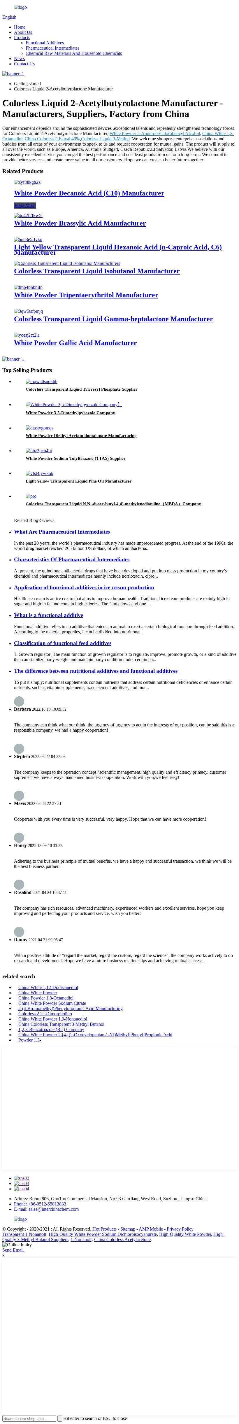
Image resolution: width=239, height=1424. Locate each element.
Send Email (13, 1249)
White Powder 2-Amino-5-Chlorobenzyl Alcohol (155, 133)
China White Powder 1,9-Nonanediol (52, 1018)
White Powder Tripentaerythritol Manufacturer (86, 295)
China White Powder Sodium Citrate (52, 1003)
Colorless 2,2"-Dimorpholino (45, 1013)
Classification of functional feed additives (62, 643)
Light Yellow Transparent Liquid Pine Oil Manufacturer (79, 481)
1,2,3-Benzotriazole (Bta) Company (51, 1029)
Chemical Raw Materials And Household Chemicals (74, 53)
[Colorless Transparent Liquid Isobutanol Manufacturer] (67, 263)
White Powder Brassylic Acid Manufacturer (80, 223)
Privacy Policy (180, 1228)
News (19, 58)
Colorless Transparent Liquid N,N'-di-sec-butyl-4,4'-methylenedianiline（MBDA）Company (113, 504)
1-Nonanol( (81, 1239)
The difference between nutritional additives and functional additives (96, 671)
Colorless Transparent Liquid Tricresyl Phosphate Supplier (82, 389)
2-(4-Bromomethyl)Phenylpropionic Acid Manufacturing (70, 1008)
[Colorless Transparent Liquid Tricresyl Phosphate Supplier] (41, 381)
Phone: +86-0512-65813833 (40, 1203)
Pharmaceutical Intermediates (52, 48)
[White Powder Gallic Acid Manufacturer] (27, 335)
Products (22, 37)
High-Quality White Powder (185, 1234)
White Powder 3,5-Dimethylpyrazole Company (70, 412)
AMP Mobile (151, 1228)
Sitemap (127, 1228)
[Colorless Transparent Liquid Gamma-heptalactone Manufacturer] (28, 311)
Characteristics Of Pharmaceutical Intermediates (71, 559)
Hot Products (104, 1228)
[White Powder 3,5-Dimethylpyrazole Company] (74, 404)
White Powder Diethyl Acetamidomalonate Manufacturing (81, 435)
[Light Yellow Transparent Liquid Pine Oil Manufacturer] (39, 473)
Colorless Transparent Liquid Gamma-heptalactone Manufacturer (113, 319)
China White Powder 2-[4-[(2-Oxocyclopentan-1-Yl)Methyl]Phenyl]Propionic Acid (95, 1034)
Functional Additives (45, 42)
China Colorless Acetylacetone (122, 1239)
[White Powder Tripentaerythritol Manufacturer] (28, 287)
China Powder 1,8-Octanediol (45, 997)
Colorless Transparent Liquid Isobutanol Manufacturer (97, 271)
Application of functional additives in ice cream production (84, 587)
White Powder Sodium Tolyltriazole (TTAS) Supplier (76, 458)
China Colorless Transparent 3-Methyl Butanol (61, 1024)
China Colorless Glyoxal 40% (52, 138)
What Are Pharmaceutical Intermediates (62, 532)
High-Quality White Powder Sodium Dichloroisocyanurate (103, 1234)
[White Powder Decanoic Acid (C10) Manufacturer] (27, 182)
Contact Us (24, 63)
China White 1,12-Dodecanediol (48, 987)
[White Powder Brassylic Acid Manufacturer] (28, 215)
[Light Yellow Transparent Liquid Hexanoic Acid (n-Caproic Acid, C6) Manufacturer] (28, 239)
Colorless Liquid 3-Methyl (105, 138)
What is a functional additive (48, 615)
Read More (25, 205)
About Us (23, 32)
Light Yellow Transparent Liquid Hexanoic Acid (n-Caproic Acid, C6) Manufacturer (118, 249)
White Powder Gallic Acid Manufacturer (75, 343)
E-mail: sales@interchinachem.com (46, 1209)
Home (19, 27)
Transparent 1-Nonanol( (24, 1234)
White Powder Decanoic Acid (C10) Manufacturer (89, 193)
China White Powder (37, 992)
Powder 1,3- (29, 1039)
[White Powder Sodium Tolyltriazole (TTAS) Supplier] (39, 450)
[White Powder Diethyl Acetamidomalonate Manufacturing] (39, 427)
